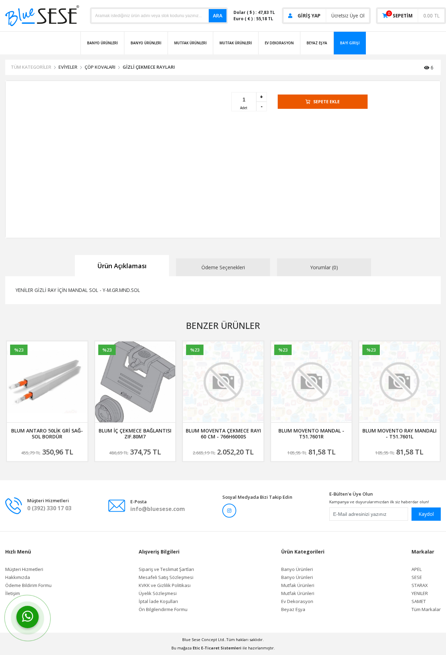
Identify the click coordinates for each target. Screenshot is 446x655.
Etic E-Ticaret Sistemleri (217, 647)
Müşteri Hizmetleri (24, 569)
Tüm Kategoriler (31, 67)
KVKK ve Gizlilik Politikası (165, 585)
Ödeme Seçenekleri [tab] (223, 267)
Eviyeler (68, 67)
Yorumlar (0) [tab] (324, 267)
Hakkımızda (17, 577)
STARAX (420, 585)
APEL (417, 569)
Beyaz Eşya (317, 42)
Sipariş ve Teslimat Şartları (166, 569)
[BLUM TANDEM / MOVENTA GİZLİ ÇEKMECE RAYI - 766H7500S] (399, 382)
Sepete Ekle (326, 102)
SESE (417, 577)
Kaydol (426, 514)
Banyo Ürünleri (102, 42)
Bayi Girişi (350, 42)
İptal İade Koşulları (158, 601)
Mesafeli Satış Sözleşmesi (166, 577)
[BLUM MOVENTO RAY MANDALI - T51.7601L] (311, 382)
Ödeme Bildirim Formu (28, 585)
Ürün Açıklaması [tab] (122, 266)
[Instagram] (229, 511)
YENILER (420, 593)
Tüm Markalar (426, 609)
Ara (217, 15)
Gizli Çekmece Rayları (149, 67)
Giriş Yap (309, 15)
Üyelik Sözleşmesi (158, 593)
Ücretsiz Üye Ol (347, 15)
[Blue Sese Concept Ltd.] (42, 15)
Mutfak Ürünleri (190, 42)
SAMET (419, 601)
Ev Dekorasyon (279, 42)
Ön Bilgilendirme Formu (163, 609)
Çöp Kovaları (100, 67)
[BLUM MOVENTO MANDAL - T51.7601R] (223, 382)
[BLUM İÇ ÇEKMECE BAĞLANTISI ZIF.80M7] (47, 382)
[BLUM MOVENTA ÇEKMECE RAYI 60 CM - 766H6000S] (135, 382)
